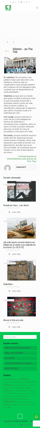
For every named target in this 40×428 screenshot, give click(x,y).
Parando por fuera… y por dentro (16, 205)
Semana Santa (25, 402)
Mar (10, 393)
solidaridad (20, 405)
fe (27, 385)
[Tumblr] (19, 2)
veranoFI (32, 405)
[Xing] (27, 2)
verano (26, 405)
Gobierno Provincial (9, 388)
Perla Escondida (19, 399)
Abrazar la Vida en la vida (13, 320)
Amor (17, 379)
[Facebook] (11, 2)
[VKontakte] (21, 2)
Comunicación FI (21, 167)
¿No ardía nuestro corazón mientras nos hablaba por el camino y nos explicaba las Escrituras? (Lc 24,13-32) (19, 245)
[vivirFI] (20, 8)
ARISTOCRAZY (12, 368)
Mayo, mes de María (14, 353)
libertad (21, 390)
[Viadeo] (24, 2)
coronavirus (16, 382)
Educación (30, 382)
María (14, 393)
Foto (35, 385)
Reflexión (9, 401)
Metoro (22, 393)
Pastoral (7, 399)
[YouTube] (16, 2)
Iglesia (6, 390)
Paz (12, 399)
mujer (12, 396)
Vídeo (9, 407)
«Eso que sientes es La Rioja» (18, 363)
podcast (27, 399)
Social (6, 404)
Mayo (18, 393)
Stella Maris (8, 284)
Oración (22, 396)
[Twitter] (13, 2)
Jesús (17, 390)
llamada (27, 390)
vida (4, 407)
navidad (17, 396)
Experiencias (16, 385)
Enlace (7, 384)
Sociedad (13, 405)
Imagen (12, 390)
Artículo (24, 379)
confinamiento (7, 382)
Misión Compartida (30, 393)
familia (24, 385)
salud (17, 402)
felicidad (30, 385)
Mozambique (7, 396)
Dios (22, 382)
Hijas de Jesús (24, 387)
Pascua (28, 396)
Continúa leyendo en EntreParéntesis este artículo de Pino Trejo (21, 158)
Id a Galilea (10, 358)
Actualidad (9, 379)
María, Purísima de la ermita (17, 347)
